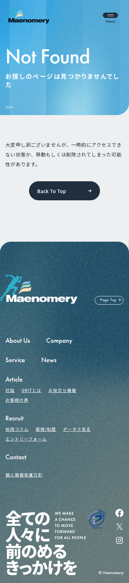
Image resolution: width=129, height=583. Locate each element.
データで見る (77, 429)
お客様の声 (17, 400)
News (49, 360)
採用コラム (17, 429)
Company (59, 340)
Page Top (108, 300)
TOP (9, 107)
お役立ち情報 (62, 390)
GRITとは (32, 390)
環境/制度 (45, 429)
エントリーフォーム (26, 439)
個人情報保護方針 (23, 475)
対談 (10, 390)
